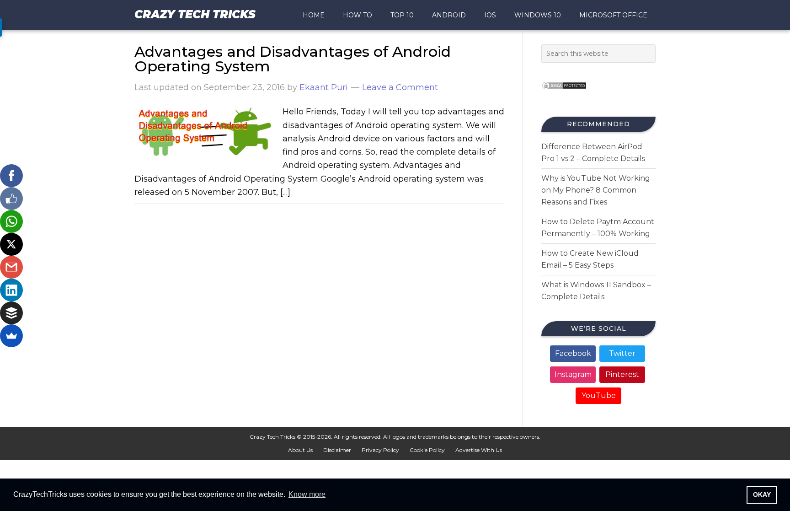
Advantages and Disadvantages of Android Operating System (292, 59)
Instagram (573, 374)
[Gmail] (11, 267)
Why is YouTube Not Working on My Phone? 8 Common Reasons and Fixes (595, 190)
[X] (11, 244)
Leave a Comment (400, 87)
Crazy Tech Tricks (195, 14)
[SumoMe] (11, 335)
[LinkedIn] (11, 290)
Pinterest (622, 374)
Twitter (622, 353)
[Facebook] (11, 175)
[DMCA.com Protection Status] (564, 92)
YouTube (599, 395)
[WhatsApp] (11, 221)
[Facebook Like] (11, 198)
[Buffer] (11, 312)
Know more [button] (307, 494)
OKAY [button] (762, 494)
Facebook (573, 353)
